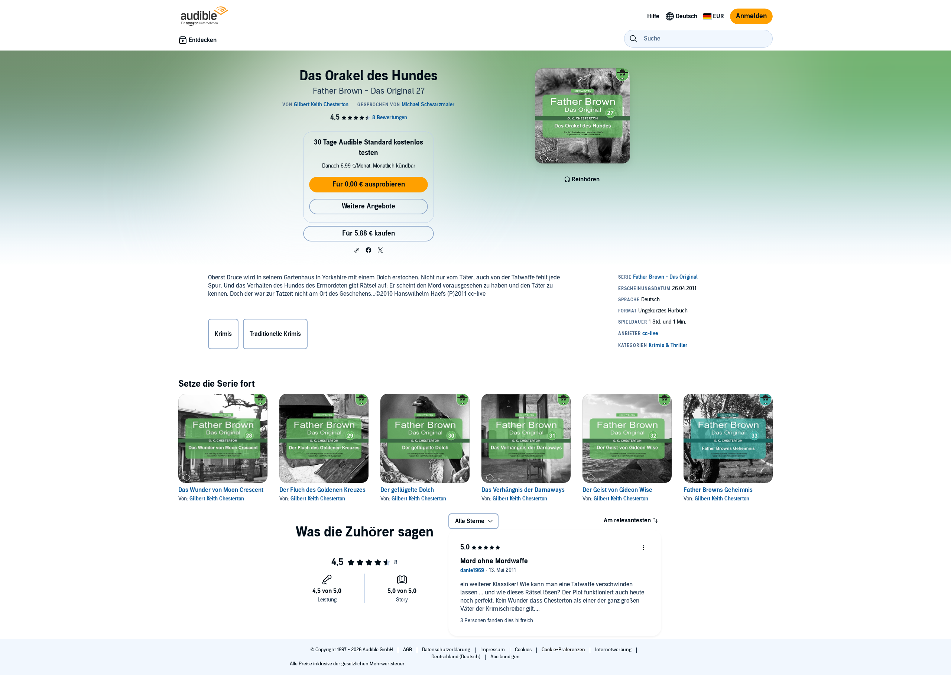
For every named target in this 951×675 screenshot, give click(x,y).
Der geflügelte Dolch (407, 490)
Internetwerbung (614, 650)
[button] (357, 250)
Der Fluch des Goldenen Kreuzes (322, 490)
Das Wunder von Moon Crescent (220, 490)
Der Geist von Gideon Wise (617, 490)
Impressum (493, 650)
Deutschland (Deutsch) (456, 657)
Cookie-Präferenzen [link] (563, 650)
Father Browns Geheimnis (718, 490)
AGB (408, 650)
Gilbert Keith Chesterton (216, 499)
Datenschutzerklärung (446, 650)
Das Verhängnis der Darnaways (523, 490)
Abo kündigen (505, 657)
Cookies (524, 650)
